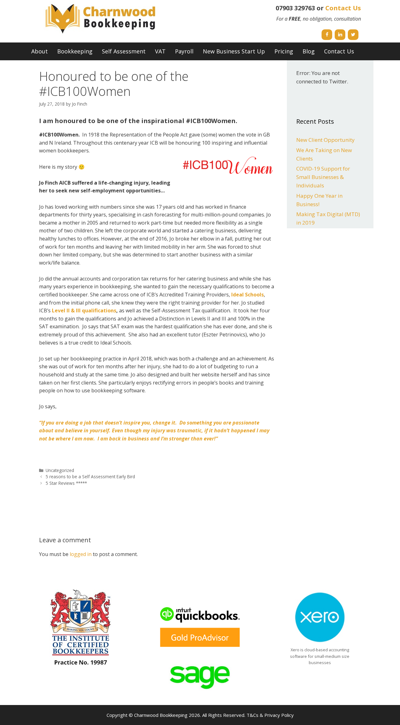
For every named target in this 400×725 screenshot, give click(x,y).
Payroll (184, 51)
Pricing (283, 51)
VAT (160, 51)
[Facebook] (327, 34)
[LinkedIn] (340, 34)
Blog (308, 51)
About (39, 51)
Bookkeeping (74, 51)
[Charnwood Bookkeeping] (101, 18)
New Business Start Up (234, 51)
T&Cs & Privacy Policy (270, 715)
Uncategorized (60, 470)
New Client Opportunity (325, 139)
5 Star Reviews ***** (66, 483)
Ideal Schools (247, 294)
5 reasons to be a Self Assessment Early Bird (90, 476)
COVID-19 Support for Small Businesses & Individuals (323, 177)
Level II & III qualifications (84, 310)
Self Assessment (124, 51)
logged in (81, 554)
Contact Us (343, 8)
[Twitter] (353, 34)
